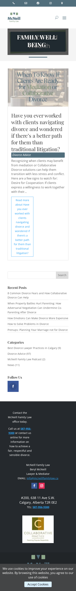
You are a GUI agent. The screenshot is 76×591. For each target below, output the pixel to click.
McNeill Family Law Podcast (25, 359)
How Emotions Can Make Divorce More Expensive (38, 318)
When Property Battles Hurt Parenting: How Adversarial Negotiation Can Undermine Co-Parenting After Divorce (35, 308)
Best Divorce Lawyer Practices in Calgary (32, 348)
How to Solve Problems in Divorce (28, 324)
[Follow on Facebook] (34, 486)
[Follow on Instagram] (42, 486)
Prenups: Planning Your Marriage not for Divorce (38, 330)
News (11, 365)
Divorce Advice (21, 155)
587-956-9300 (41, 507)
